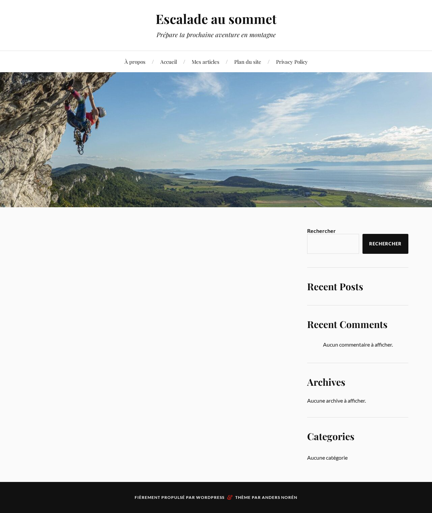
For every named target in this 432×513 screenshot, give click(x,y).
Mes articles (205, 61)
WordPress (210, 497)
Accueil (168, 61)
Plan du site (247, 61)
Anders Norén (279, 497)
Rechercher (321, 230)
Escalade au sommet (216, 18)
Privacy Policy (292, 61)
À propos (135, 61)
